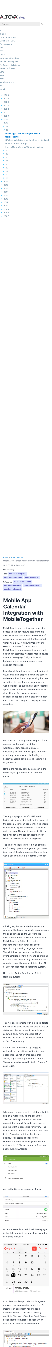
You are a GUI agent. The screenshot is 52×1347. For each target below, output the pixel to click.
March (20, 557)
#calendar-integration (17, 574)
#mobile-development (13, 577)
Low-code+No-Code (9, 58)
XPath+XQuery (7, 82)
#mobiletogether (32, 577)
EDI (1, 47)
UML (2, 72)
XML (2, 79)
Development (6, 44)
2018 (13, 557)
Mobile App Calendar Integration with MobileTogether (22, 135)
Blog (22, 17)
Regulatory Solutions (10, 65)
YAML (2, 89)
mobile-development (22, 582)
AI (1, 30)
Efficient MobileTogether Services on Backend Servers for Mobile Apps (27, 142)
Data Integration (8, 37)
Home (5, 557)
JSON (2, 54)
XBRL (2, 75)
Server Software (7, 68)
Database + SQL (7, 41)
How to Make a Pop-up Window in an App (24, 147)
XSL (2, 85)
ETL (2, 51)
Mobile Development (9, 61)
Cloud (3, 34)
